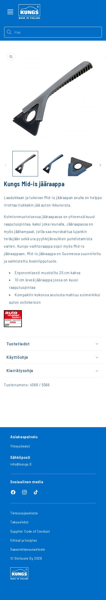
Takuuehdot (19, 522)
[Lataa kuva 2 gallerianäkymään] (53, 163)
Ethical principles (23, 540)
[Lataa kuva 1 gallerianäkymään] (25, 163)
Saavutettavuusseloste (27, 549)
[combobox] (58, 32)
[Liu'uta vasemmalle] (5, 165)
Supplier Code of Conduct (30, 531)
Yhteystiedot (20, 446)
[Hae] (9, 32)
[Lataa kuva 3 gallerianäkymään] (80, 163)
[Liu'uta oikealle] (100, 165)
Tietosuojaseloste (24, 513)
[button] (10, 12)
